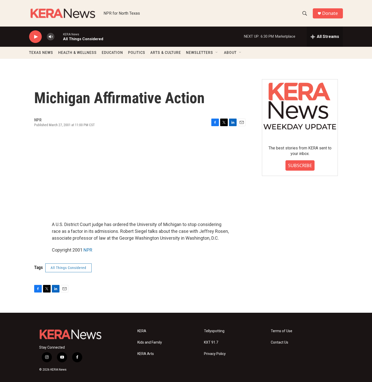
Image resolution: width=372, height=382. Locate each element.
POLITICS (136, 53)
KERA (141, 331)
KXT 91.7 (211, 342)
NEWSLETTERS (199, 53)
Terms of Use (281, 331)
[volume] (50, 36)
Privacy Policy (215, 354)
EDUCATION (112, 53)
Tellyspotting (214, 331)
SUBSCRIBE (300, 165)
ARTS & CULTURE (165, 53)
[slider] (58, 36)
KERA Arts (145, 354)
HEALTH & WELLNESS (77, 53)
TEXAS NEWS (41, 53)
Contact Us (279, 342)
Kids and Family (149, 342)
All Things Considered (68, 268)
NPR (88, 250)
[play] (35, 37)
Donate (330, 13)
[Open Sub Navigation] (217, 53)
